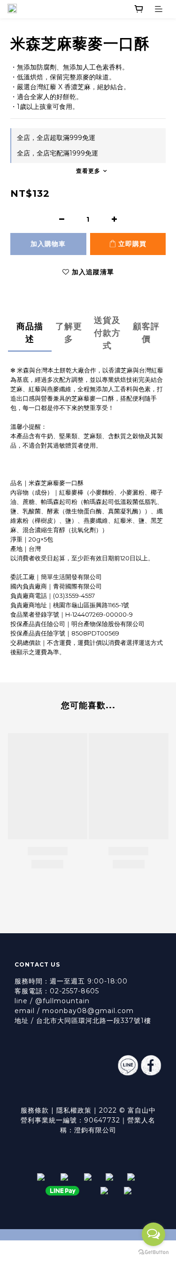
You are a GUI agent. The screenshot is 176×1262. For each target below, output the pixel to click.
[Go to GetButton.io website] (153, 1252)
